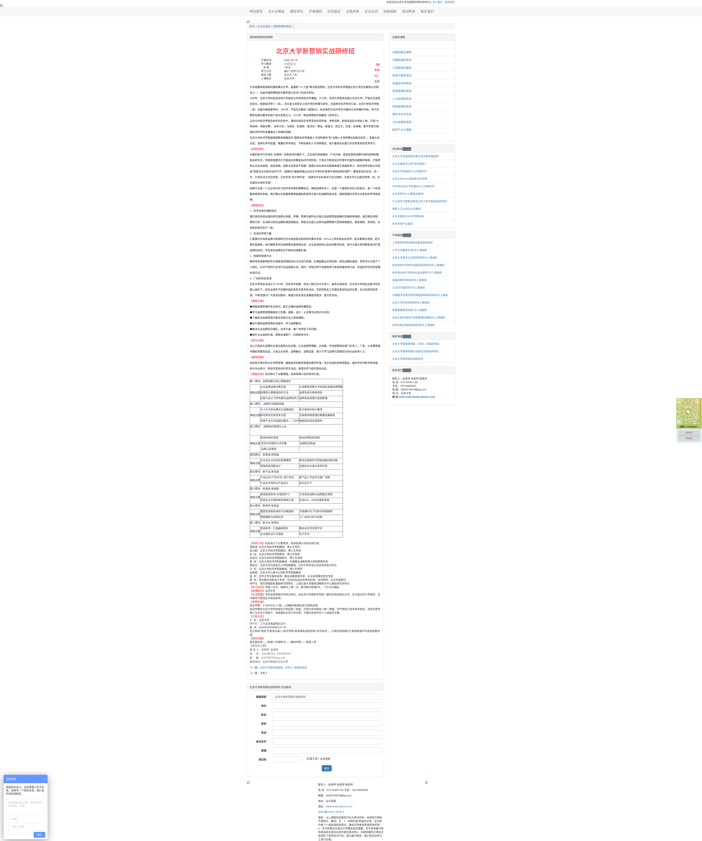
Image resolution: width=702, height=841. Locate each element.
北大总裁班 (264, 26)
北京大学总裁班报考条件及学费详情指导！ (416, 156)
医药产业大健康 (402, 129)
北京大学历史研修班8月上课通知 (411, 302)
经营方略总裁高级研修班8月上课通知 (413, 325)
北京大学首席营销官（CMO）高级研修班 (283, 667)
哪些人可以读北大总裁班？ (407, 208)
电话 (264, 732)
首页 (252, 26)
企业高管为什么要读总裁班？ (409, 193)
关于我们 (438, 2)
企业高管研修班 (402, 122)
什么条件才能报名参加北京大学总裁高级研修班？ (420, 201)
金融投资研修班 (402, 83)
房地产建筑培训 (402, 75)
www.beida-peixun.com (339, 806)
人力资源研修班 (402, 99)
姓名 (264, 714)
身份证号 (261, 741)
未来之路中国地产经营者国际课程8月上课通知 (418, 317)
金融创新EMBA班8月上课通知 (409, 280)
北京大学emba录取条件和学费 (409, 178)
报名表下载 (290, 74)
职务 (264, 723)
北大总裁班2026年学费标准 (408, 216)
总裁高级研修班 (402, 60)
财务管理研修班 (402, 106)
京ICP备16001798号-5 (331, 812)
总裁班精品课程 (402, 52)
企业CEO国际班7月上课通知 (408, 287)
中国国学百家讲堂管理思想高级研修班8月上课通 (420, 295)
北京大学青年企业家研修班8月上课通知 (414, 257)
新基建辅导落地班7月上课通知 (409, 310)
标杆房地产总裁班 (402, 223)
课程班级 (261, 696)
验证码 (263, 759)
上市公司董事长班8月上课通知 (409, 250)
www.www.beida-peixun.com (417, 396)
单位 (264, 705)
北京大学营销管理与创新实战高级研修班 (415, 351)
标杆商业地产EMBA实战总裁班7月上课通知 (417, 272)
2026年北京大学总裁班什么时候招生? (413, 186)
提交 (326, 768)
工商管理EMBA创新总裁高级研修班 (412, 242)
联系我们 (450, 2)
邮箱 (264, 750)
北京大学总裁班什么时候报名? (409, 171)
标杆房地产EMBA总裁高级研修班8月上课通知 (418, 265)
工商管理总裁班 (402, 67)
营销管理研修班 (282, 26)
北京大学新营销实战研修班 (407, 358)
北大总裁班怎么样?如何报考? (409, 163)
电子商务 (265, 409)
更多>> (407, 149)
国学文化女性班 (402, 114)
